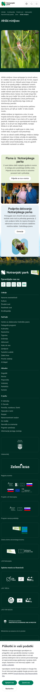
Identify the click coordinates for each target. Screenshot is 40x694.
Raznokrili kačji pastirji (7, 14)
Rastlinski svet (6, 308)
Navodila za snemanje (9, 424)
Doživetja (4, 339)
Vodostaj (4, 383)
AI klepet (4, 362)
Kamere (4, 390)
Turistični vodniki (7, 352)
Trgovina (4, 335)
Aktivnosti (4, 342)
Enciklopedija (11, 12)
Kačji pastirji (28, 12)
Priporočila (5, 380)
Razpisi (3, 414)
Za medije (4, 421)
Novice (3, 377)
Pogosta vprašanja (8, 428)
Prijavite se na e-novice (20, 178)
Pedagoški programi (8, 325)
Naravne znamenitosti (9, 298)
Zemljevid (4, 349)
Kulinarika (4, 329)
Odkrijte (3, 12)
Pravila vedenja (6, 359)
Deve (16, 14)
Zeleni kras (5, 355)
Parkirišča (4, 387)
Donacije (20, 232)
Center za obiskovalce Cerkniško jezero (15, 322)
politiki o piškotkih (8, 665)
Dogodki (4, 373)
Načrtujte (4, 317)
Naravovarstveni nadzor (10, 418)
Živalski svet (19, 12)
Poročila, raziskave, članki (10, 408)
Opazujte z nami (7, 411)
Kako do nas (5, 345)
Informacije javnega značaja (11, 431)
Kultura (4, 301)
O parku (4, 396)
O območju (5, 401)
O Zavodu (4, 404)
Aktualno (4, 368)
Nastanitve (5, 332)
